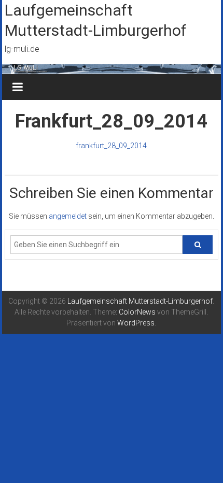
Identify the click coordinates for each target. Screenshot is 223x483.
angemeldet (68, 216)
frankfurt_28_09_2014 (111, 145)
